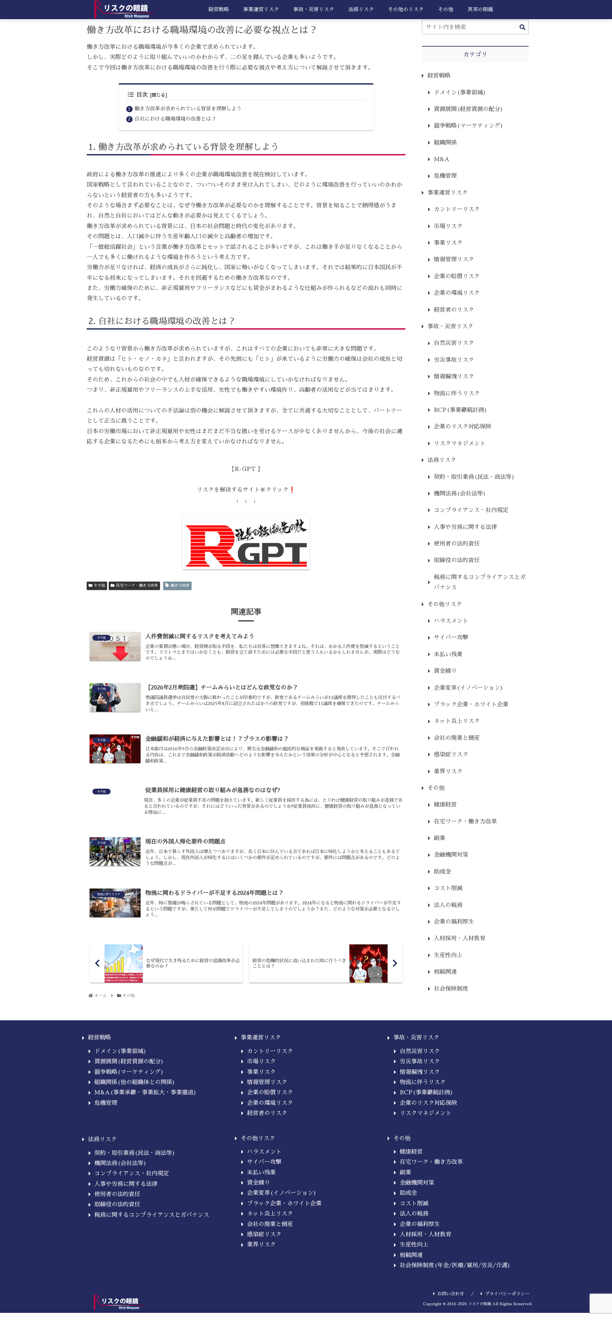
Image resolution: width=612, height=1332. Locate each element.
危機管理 (445, 176)
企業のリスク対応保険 (462, 426)
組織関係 (445, 142)
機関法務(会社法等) (460, 493)
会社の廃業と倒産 (457, 738)
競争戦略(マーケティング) (468, 126)
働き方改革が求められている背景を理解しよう (188, 108)
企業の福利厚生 (454, 922)
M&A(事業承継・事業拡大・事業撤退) (145, 1092)
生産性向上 (448, 955)
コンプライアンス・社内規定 (471, 510)
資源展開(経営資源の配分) (468, 109)
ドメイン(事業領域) (460, 92)
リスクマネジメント (459, 443)
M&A (441, 159)
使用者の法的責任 (457, 544)
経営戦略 (438, 75)
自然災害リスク (454, 343)
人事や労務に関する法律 (465, 527)
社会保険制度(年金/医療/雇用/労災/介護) (455, 1265)
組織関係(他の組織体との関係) (134, 1082)
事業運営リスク (447, 193)
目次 (142, 95)
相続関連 (445, 972)
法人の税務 (448, 905)
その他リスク (444, 604)
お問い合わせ (450, 1293)
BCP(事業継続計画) (460, 410)
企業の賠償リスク (457, 276)
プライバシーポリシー (507, 1293)
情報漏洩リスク (454, 376)
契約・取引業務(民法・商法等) (474, 477)
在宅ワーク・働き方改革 (137, 585)
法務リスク (441, 460)
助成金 (442, 871)
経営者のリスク (454, 310)
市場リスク (448, 226)
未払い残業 (448, 654)
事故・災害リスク (450, 326)
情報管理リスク (454, 259)
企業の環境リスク (457, 293)
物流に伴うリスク (457, 393)
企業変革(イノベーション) (468, 688)
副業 (439, 838)
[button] (522, 27)
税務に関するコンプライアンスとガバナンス (480, 582)
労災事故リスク (454, 360)
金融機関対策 (451, 855)
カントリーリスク (457, 209)
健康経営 (445, 804)
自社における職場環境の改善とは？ (175, 119)
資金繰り (445, 671)
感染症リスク (451, 754)
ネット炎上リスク (457, 721)
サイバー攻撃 (451, 637)
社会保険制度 (451, 989)
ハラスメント (451, 621)
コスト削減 (448, 888)
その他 (99, 585)
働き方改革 (180, 585)
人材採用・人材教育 (459, 938)
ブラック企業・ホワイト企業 (471, 704)
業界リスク (448, 771)
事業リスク (448, 243)
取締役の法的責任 (457, 560)
